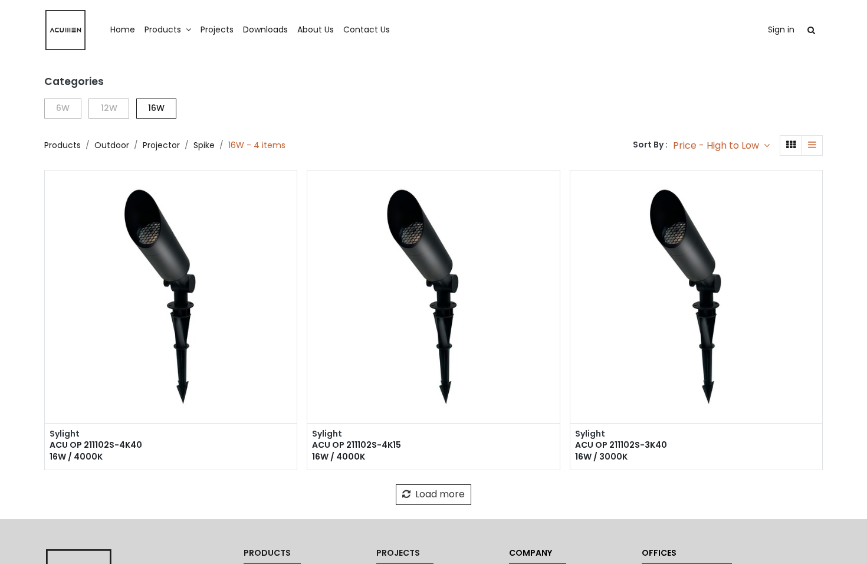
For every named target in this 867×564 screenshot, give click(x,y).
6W (63, 108)
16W (156, 108)
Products (62, 145)
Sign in (781, 29)
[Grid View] (791, 145)
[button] (721, 145)
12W (109, 108)
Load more (439, 494)
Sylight (65, 434)
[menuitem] (123, 30)
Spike (204, 145)
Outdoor (111, 145)
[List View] (812, 145)
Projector (161, 145)
